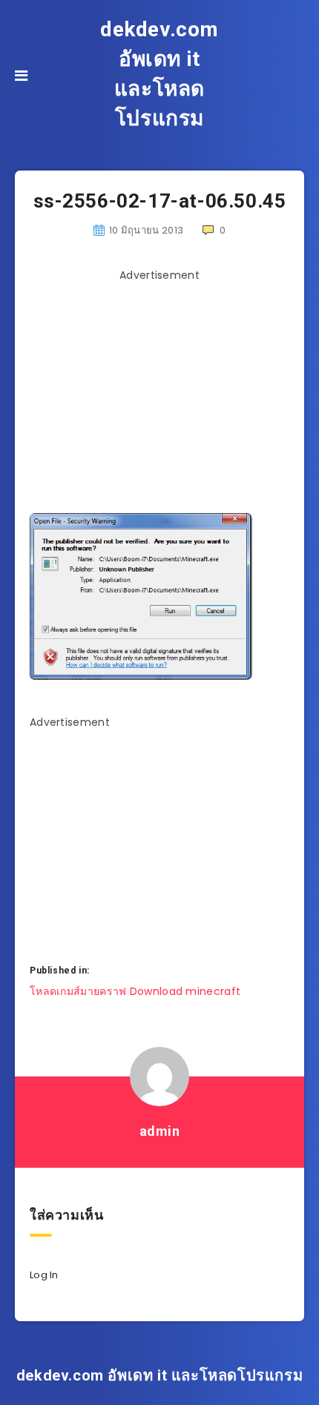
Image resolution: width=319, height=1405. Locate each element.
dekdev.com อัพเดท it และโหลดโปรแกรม (159, 73)
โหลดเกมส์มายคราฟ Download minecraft (135, 991)
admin (159, 1131)
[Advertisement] (159, 392)
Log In (44, 1275)
